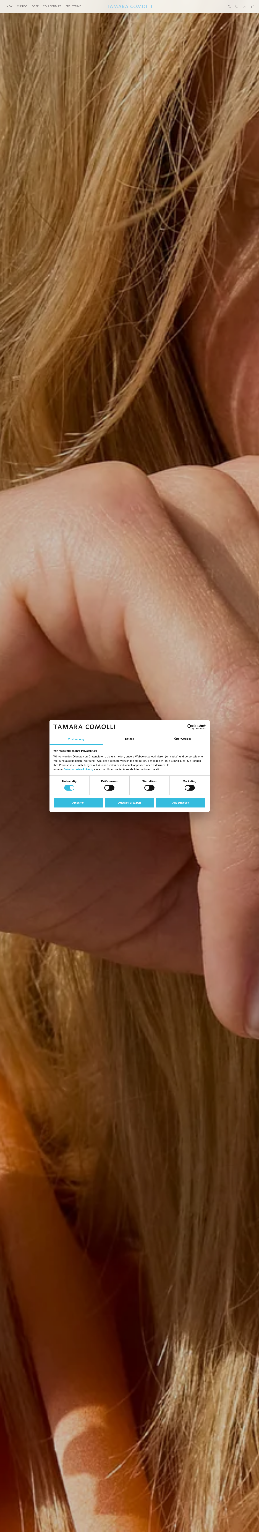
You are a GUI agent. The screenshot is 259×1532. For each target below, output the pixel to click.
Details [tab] (129, 738)
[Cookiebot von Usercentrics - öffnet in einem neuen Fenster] (190, 726)
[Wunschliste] (237, 6)
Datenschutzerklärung (78, 769)
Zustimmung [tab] (76, 739)
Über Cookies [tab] (182, 738)
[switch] (109, 788)
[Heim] (129, 6)
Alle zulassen (180, 802)
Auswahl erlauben (129, 802)
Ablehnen (78, 802)
